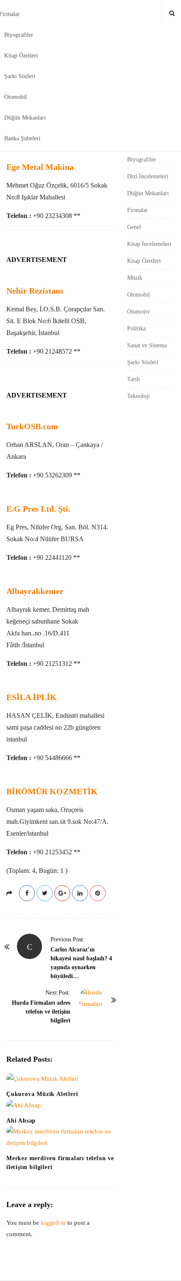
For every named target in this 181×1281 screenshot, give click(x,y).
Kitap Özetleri (21, 55)
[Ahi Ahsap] (60, 1105)
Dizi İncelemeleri (147, 176)
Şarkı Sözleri (19, 76)
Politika (136, 328)
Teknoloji (138, 396)
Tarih (133, 379)
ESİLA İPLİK (31, 697)
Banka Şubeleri (22, 138)
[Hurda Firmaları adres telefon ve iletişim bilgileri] (91, 999)
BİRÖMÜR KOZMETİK (52, 791)
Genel (134, 227)
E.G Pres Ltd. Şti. (38, 508)
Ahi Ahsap (21, 1120)
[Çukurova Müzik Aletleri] (60, 1079)
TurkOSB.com (32, 426)
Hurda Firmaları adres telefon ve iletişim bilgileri (41, 1012)
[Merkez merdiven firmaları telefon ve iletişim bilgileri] (60, 1137)
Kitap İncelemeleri (149, 244)
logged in (53, 1222)
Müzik (134, 278)
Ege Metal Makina (40, 167)
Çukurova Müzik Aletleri (42, 1094)
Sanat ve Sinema (147, 345)
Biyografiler (18, 35)
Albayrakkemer (35, 591)
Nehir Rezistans (35, 290)
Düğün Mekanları (25, 117)
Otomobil (15, 97)
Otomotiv (138, 311)
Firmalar (137, 210)
